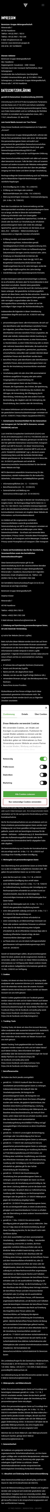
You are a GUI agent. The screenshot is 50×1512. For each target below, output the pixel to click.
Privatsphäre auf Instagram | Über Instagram (30, 542)
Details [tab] (25, 714)
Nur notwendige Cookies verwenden (25, 802)
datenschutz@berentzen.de (25, 620)
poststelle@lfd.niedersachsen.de (14, 1370)
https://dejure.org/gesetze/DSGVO (30, 416)
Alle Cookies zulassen (25, 794)
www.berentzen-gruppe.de (18, 43)
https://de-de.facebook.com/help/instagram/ (19, 1016)
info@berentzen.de (14, 40)
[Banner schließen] (46, 708)
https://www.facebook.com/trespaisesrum (18, 127)
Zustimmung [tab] (9, 714)
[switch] (43, 767)
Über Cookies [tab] (41, 714)
